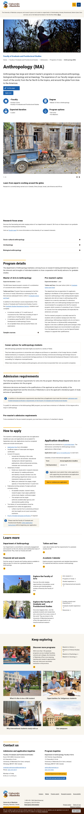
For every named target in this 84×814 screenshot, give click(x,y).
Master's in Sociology (69, 657)
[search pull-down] (74, 5)
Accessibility (77, 794)
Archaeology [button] (8, 245)
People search (55, 794)
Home (5, 60)
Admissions (44, 60)
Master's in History (68, 647)
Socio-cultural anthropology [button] (13, 240)
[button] (77, 177)
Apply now (8, 93)
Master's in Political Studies (71, 650)
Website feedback (75, 807)
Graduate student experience (71, 606)
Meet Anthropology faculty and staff (55, 778)
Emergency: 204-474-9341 (32, 802)
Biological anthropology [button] (12, 250)
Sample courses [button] (9, 333)
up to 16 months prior (63, 453)
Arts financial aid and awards (71, 584)
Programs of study (56, 60)
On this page (11, 88)
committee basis (69, 444)
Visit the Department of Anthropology (56, 773)
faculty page (12, 230)
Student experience (68, 581)
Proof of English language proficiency (19, 516)
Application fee (12, 447)
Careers (41, 794)
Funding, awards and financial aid (69, 602)
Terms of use (77, 805)
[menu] (79, 5)
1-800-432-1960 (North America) (33, 800)
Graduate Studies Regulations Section (17, 306)
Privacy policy (67, 805)
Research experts (66, 794)
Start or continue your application (57, 482)
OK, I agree (76, 811)
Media (47, 794)
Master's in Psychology (70, 654)
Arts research (67, 576)
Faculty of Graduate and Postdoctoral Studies (22, 56)
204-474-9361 (49, 770)
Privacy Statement (43, 811)
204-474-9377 (12, 770)
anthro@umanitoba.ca (51, 767)
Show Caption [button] (79, 50)
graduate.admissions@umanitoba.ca (14, 767)
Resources (66, 610)
